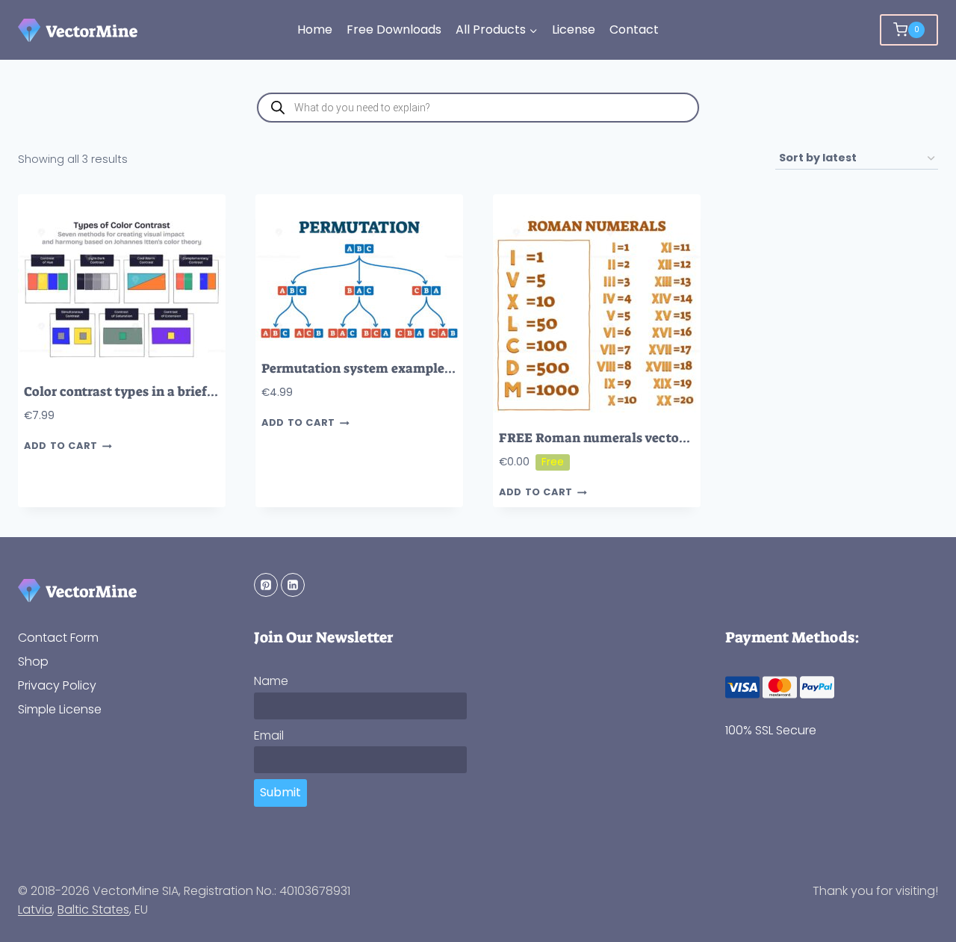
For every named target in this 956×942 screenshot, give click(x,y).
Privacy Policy (57, 685)
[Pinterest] (266, 585)
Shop (33, 661)
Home (314, 29)
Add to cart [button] (61, 446)
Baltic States (93, 909)
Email (269, 735)
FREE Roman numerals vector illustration (629, 438)
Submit (280, 792)
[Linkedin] (293, 585)
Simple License (60, 709)
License (573, 29)
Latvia (35, 909)
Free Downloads (394, 29)
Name (271, 681)
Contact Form (58, 637)
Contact (634, 29)
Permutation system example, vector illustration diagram (440, 368)
